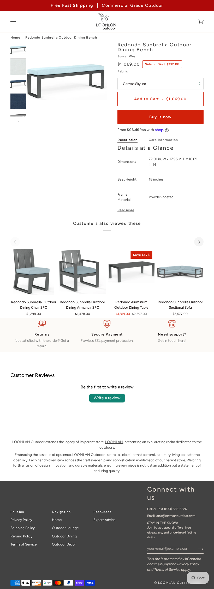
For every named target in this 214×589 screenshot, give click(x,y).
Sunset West (127, 56)
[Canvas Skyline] (33, 272)
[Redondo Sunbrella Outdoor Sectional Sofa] (180, 272)
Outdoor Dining (64, 536)
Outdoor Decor (64, 544)
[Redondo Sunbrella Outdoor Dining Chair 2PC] (33, 272)
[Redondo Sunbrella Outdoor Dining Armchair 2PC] (82, 272)
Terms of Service (167, 569)
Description (127, 140)
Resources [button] (102, 512)
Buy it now (160, 117)
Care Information (163, 140)
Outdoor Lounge (65, 528)
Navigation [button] (61, 512)
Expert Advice (104, 520)
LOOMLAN (114, 442)
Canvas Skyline (134, 84)
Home (15, 37)
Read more (125, 210)
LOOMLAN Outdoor (174, 583)
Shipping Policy (22, 528)
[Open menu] (18, 22)
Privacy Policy (188, 564)
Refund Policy (21, 536)
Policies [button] (17, 512)
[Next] (199, 241)
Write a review (107, 397)
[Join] (197, 548)
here (181, 340)
